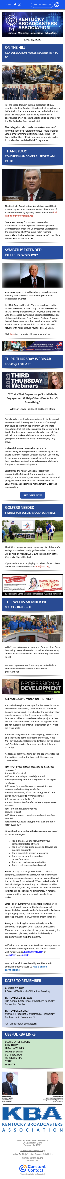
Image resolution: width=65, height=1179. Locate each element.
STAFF (8, 1061)
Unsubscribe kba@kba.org (32, 1150)
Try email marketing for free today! (32, 1174)
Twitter (12, 955)
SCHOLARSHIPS (13, 1058)
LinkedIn (24, 955)
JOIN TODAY (11, 1045)
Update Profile (18, 1154)
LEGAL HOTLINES (14, 1048)
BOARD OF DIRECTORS (17, 1042)
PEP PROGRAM (13, 1055)
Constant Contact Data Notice (39, 1154)
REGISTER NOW (33, 495)
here (12, 334)
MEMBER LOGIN (14, 1051)
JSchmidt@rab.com (33, 952)
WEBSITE (10, 1064)
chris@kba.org (41, 567)
